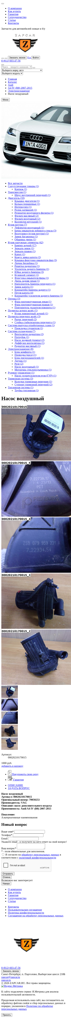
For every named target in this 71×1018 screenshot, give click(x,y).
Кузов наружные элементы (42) (25, 242)
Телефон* (6, 835)
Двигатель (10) (16, 198)
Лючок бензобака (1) (26, 263)
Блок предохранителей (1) (29, 357)
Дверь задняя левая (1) (27, 281)
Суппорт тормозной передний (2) (33, 384)
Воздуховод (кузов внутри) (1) (32, 233)
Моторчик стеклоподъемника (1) (33, 369)
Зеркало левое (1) (24, 248)
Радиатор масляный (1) (27, 346)
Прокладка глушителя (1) (29, 328)
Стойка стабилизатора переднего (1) (35, 322)
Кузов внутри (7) (17, 224)
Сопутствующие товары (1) (23, 186)
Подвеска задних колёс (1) (22, 310)
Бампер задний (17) (25, 245)
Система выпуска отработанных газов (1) (31, 325)
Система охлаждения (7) (21, 331)
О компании (15, 8)
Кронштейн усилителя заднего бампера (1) (39, 295)
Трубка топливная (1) (27, 390)
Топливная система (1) (20, 387)
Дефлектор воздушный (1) (29, 227)
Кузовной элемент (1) (27, 275)
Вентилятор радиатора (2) (29, 334)
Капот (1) (20, 254)
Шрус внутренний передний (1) (33, 195)
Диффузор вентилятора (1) (29, 343)
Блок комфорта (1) (25, 352)
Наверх (6, 883)
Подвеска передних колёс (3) (24, 316)
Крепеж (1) (21, 189)
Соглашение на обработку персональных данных (35, 915)
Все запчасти (15, 183)
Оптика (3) (14, 298)
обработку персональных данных (40, 854)
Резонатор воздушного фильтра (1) (34, 212)
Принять (7, 1015)
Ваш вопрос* (8, 848)
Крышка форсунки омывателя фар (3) (36, 260)
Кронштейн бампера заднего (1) (33, 289)
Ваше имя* (7, 831)
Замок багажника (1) (26, 236)
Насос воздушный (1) (27, 366)
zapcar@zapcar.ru (10, 977)
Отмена (6, 877)
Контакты (13, 23)
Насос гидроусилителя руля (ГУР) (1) (35, 375)
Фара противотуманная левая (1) (33, 301)
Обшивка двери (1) (25, 239)
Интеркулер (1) (23, 207)
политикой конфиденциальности (37, 857)
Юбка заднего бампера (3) (29, 272)
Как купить (14, 11)
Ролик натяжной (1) (26, 210)
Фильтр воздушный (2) (27, 218)
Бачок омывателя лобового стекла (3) (35, 230)
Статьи (12, 20)
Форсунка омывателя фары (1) (32, 278)
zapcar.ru (6, 980)
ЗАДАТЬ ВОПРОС (19, 788)
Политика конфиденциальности (26, 912)
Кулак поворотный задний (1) (31, 313)
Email (4, 838)
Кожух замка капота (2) (28, 257)
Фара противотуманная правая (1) (34, 304)
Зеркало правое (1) (25, 251)
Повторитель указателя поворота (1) (35, 307)
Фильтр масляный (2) (26, 215)
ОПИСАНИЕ (15, 785)
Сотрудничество (17, 17)
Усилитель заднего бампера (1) (32, 269)
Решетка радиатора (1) (27, 266)
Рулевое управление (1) (21, 372)
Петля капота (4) (24, 292)
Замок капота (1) (24, 286)
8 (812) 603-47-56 (10, 60)
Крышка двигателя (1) (27, 201)
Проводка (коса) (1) (25, 355)
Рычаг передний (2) (26, 319)
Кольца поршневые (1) (27, 204)
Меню (5, 99)
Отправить (8, 873)
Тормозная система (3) (20, 378)
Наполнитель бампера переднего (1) (35, 283)
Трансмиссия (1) (17, 192)
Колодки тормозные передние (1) (33, 381)
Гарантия (13, 14)
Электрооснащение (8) (20, 349)
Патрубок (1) (22, 337)
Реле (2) (19, 363)
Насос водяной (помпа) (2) (29, 340)
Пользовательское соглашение (25, 909)
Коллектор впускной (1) (28, 221)
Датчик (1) (20, 360)
